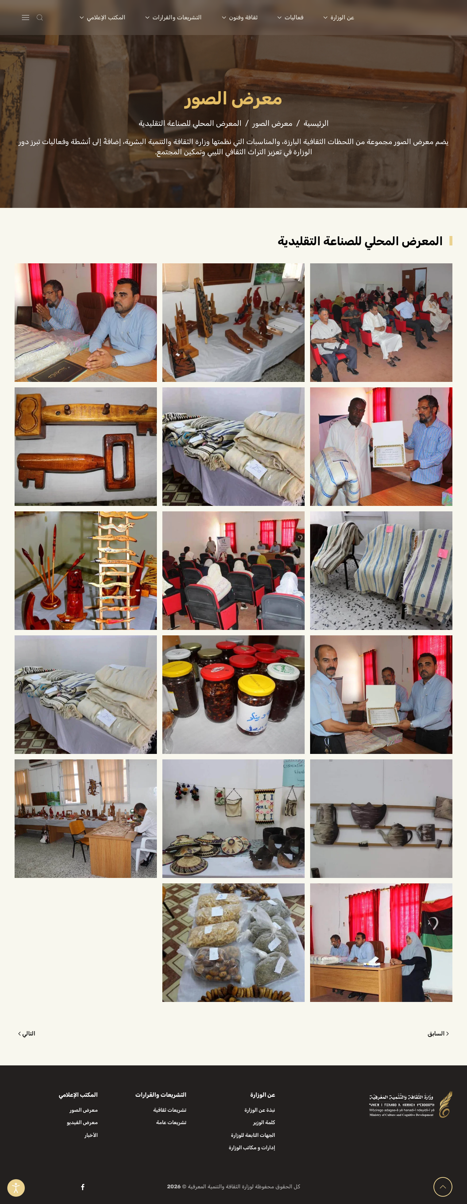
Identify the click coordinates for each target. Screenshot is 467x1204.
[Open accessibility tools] (16, 1188)
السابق (436, 1033)
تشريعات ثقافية (169, 1110)
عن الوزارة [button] (342, 17)
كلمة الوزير (264, 1122)
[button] (54, 17)
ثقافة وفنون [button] (243, 17)
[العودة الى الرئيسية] (412, 17)
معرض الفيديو (82, 1122)
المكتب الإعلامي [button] (106, 17)
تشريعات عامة (171, 1122)
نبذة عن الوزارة (259, 1110)
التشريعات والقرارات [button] (177, 17)
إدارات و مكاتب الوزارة (252, 1148)
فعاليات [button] (294, 17)
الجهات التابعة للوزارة (253, 1135)
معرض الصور (84, 1110)
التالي (28, 1033)
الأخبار (91, 1135)
